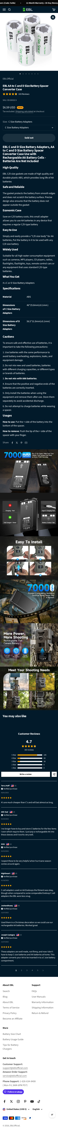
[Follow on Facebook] (4, 1101)
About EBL (8, 1002)
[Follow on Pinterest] (25, 1101)
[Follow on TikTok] (39, 1101)
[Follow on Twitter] (11, 1101)
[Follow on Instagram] (18, 1101)
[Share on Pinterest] (21, 442)
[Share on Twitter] (17, 442)
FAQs (34, 991)
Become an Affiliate (12, 1018)
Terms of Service (11, 1007)
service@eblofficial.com (15, 1076)
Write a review (26, 774)
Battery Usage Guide (13, 1039)
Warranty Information (43, 1002)
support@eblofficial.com (15, 1068)
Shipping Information (42, 1007)
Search (6, 991)
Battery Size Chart (12, 1034)
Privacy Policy (9, 1013)
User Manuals (39, 996)
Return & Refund (40, 1013)
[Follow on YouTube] (32, 1101)
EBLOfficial (8, 78)
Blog (5, 996)
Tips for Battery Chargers (10, 1047)
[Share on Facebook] (12, 442)
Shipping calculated (24, 111)
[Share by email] (26, 442)
